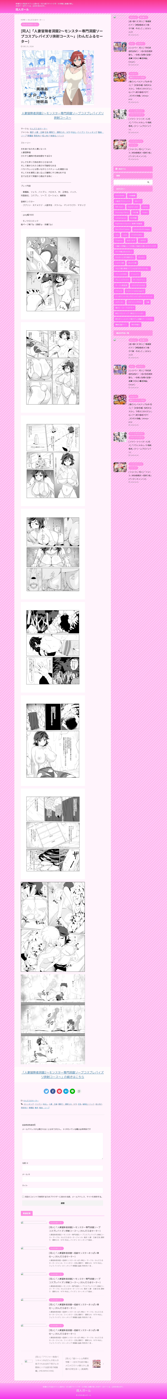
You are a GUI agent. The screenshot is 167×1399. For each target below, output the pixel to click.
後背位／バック (88, 1104)
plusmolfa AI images (142, 229)
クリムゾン (135, 274)
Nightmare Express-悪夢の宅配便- (129, 223)
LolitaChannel (120, 218)
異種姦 (31, 1107)
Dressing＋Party (122, 212)
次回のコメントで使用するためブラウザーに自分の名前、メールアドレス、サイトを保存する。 (64, 1196)
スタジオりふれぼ (138, 285)
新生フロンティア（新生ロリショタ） (129, 313)
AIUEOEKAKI (119, 195)
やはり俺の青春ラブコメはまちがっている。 (132, 268)
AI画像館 (132, 195)
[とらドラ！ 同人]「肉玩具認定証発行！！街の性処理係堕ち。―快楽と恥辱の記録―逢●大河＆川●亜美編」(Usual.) (140, 54)
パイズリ (38, 1104)
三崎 (147, 302)
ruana (125, 235)
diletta (145, 207)
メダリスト (119, 302)
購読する (122, 169)
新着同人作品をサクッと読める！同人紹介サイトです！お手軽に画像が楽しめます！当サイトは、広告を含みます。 (83, 1387)
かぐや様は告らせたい (123, 251)
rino (116, 235)
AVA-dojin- (119, 207)
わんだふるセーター (38, 128)
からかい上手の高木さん (124, 257)
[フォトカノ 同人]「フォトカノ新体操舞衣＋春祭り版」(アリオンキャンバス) (140, 153)
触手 (36, 1107)
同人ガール (22, 9)
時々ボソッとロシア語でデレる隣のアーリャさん (134, 319)
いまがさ (142, 240)
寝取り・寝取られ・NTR (67, 1104)
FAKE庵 (135, 212)
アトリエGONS (121, 274)
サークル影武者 (121, 285)
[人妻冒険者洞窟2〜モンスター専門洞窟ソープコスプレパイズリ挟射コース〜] (53, 317)
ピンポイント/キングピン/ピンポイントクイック (134, 296)
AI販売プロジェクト (122, 201)
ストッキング (29, 1104)
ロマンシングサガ (135, 302)
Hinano (145, 212)
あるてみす (131, 240)
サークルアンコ (139, 280)
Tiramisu (119, 240)
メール (26, 1174)
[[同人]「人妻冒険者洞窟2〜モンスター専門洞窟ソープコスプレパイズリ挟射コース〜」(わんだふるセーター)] (65, 1091)
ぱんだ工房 (132, 263)
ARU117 (138, 201)
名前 (25, 1163)
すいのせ (141, 257)
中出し (45, 1104)
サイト (25, 1185)
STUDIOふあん (136, 235)
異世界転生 (135, 324)
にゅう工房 (119, 263)
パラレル (118, 291)
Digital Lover (133, 207)
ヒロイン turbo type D (135, 291)
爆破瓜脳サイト (121, 324)
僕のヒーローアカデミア (124, 308)
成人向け (98, 1104)
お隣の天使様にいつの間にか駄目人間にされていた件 (135, 246)
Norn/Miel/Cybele (122, 229)
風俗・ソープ (44, 1107)
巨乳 (79, 1104)
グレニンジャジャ (122, 280)
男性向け (24, 1107)
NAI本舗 (133, 218)
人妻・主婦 (53, 1104)
